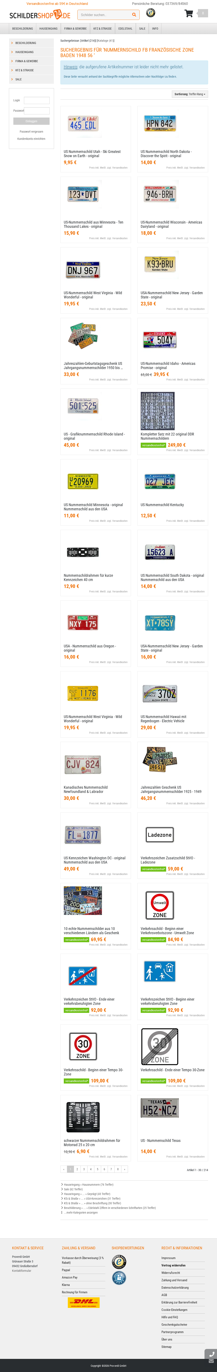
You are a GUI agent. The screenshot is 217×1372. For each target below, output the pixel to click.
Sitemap (166, 1347)
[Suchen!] (134, 15)
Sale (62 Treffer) (73, 1189)
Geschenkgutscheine (174, 1325)
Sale (142, 28)
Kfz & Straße (102, 28)
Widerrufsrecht (170, 1273)
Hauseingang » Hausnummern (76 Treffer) (88, 1184)
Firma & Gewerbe (75, 28)
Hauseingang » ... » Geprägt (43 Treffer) (86, 1194)
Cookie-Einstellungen (174, 1310)
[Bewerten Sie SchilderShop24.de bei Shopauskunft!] (119, 1277)
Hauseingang (48, 28)
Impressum (168, 1258)
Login (16, 100)
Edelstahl (125, 28)
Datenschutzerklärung (175, 1288)
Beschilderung (22, 28)
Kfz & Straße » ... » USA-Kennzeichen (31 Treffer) (91, 1198)
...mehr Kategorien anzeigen (80, 1212)
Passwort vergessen (31, 131)
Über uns (166, 1339)
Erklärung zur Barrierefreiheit (179, 1302)
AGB (164, 1295)
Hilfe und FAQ (169, 1317)
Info (155, 28)
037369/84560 (177, 4)
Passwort (17, 110)
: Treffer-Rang (189, 94)
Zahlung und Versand (174, 1280)
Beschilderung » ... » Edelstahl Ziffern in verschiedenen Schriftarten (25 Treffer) (109, 1208)
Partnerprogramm (172, 1332)
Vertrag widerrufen (173, 1265)
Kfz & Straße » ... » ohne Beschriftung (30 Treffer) (92, 1203)
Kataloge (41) (106, 40)
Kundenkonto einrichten (31, 138)
